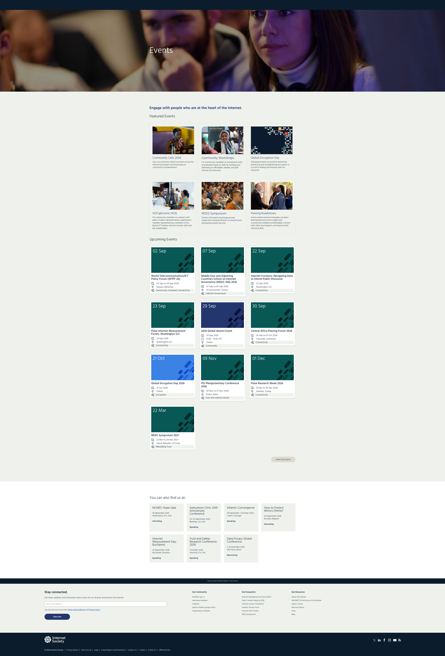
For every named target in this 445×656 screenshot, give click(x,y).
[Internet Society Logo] (54, 639)
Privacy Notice (72, 650)
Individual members (200, 600)
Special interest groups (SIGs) (203, 607)
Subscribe (57, 616)
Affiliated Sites (164, 650)
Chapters (195, 603)
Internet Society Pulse (250, 607)
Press (294, 610)
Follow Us (152, 650)
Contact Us (132, 650)
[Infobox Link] (173, 163)
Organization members (201, 610)
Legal (96, 650)
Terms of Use (86, 650)
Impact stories (297, 603)
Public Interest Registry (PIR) (253, 600)
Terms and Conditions (76, 609)
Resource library (298, 607)
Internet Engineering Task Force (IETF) (256, 597)
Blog (293, 614)
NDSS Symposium (249, 614)
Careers (142, 650)
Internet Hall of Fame (250, 610)
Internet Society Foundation (253, 603)
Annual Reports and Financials (113, 650)
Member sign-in (198, 597)
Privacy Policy (94, 609)
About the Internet (299, 597)
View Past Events (283, 459)
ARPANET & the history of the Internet (306, 600)
